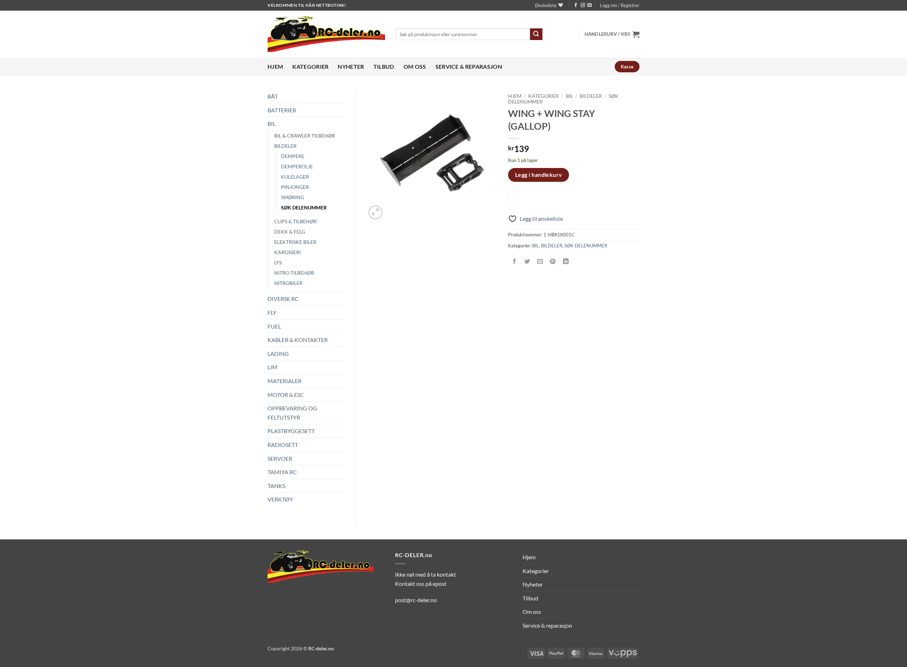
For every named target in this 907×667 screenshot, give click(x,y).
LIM (272, 367)
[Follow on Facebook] (576, 5)
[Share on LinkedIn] (565, 262)
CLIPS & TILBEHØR (295, 221)
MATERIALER (284, 380)
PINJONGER (295, 187)
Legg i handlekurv (538, 175)
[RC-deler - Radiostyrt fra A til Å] (326, 34)
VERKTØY (280, 499)
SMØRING (292, 197)
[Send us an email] (589, 5)
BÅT (272, 96)
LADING (278, 353)
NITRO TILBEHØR (294, 273)
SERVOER (279, 458)
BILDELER (285, 146)
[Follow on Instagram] (583, 5)
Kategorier (310, 66)
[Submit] (536, 34)
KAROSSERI (287, 252)
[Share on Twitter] (527, 262)
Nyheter (351, 66)
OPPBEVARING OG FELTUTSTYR (292, 413)
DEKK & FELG (289, 232)
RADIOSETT (282, 444)
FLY (271, 312)
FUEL (274, 326)
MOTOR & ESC (285, 394)
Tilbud (383, 66)
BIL (271, 123)
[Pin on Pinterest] (553, 262)
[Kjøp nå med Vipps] (512, 194)
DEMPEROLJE (297, 166)
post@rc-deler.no (416, 599)
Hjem (275, 66)
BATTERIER (281, 110)
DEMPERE (292, 156)
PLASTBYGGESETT (291, 430)
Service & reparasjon (468, 66)
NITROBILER (288, 283)
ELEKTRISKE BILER (295, 242)
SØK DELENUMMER (304, 207)
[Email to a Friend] (540, 262)
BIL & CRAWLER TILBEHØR (304, 136)
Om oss (415, 66)
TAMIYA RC (282, 472)
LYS (278, 262)
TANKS (276, 485)
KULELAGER (295, 177)
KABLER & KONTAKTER (297, 339)
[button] (620, 5)
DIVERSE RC (283, 298)
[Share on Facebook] (514, 262)
